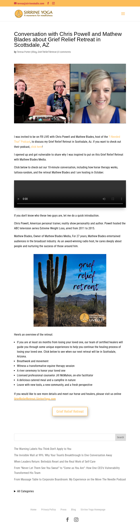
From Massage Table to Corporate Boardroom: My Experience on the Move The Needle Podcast (70, 479)
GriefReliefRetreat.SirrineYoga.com (35, 399)
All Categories (25, 491)
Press (63, 509)
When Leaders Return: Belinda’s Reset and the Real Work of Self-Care (55, 461)
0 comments (64, 51)
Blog (34, 51)
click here (36, 146)
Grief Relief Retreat (47, 51)
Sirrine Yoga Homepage (93, 509)
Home (33, 509)
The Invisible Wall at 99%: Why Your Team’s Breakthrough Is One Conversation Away (63, 455)
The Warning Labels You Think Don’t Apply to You (42, 449)
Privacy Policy (48, 509)
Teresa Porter (23, 51)
